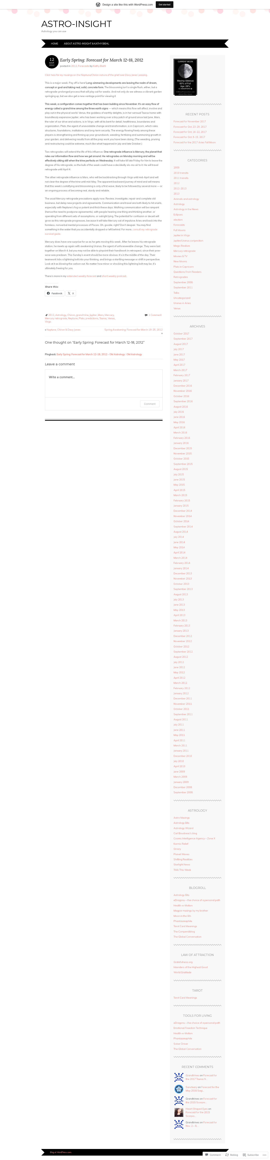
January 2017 (181, 380)
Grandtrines (192, 1075)
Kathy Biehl (99, 65)
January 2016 (181, 443)
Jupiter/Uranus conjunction (188, 240)
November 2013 (183, 578)
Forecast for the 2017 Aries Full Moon (195, 142)
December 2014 (183, 510)
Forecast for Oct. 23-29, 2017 (190, 126)
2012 (74, 65)
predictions (92, 318)
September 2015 (183, 463)
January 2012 (181, 693)
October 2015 (181, 458)
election (178, 219)
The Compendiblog (184, 931)
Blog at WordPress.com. (61, 1152)
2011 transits (181, 177)
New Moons (180, 261)
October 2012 (181, 646)
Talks (176, 292)
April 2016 (179, 427)
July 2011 (179, 724)
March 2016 (180, 432)
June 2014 (179, 542)
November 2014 (183, 516)
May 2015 (179, 484)
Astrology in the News (186, 209)
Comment (150, 403)
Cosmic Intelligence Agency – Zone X (194, 838)
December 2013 (183, 573)
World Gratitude (182, 972)
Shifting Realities (183, 859)
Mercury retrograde (56, 318)
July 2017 (179, 349)
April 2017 (179, 364)
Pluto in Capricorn (184, 266)
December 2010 (183, 755)
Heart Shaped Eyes (197, 1108)
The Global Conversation (187, 936)
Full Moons (180, 230)
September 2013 (183, 589)
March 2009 (180, 776)
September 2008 (183, 282)
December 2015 (183, 448)
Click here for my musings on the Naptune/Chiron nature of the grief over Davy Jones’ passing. (96, 74)
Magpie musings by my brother (191, 910)
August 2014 (181, 531)
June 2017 (179, 354)
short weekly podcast (114, 276)
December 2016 (183, 385)
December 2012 (183, 636)
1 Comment (155, 315)
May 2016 (179, 422)
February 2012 (182, 688)
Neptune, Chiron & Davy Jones (62, 329)
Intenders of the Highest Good (191, 967)
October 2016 (181, 396)
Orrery (177, 848)
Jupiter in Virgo (182, 235)
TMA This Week (182, 869)
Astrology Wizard (183, 828)
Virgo (48, 321)
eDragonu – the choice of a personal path (197, 900)
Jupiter (93, 315)
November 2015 (183, 453)
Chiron (71, 315)
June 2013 (179, 604)
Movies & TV (180, 256)
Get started (164, 4)
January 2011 (181, 750)
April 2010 (179, 766)
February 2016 (182, 437)
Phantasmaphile (183, 921)
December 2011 (183, 698)
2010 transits (181, 172)
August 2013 (181, 594)
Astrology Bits (181, 822)
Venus (111, 318)
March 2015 (180, 495)
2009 (176, 167)
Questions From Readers (187, 271)
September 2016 (183, 401)
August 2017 (181, 344)
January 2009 (181, 782)
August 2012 (181, 656)
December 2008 (183, 787)
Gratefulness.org (183, 962)
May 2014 (179, 547)
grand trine (82, 315)
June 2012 (179, 667)
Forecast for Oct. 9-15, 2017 (189, 137)
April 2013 (179, 615)
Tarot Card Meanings (185, 926)
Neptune (73, 318)
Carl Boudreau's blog (185, 833)
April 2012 (179, 677)
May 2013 (179, 609)
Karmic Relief (181, 843)
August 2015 (181, 469)
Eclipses (178, 214)
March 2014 (180, 557)
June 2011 (179, 729)
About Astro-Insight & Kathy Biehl (86, 43)
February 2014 (182, 562)
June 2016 (179, 416)
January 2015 (181, 505)
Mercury (109, 315)
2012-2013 (180, 188)
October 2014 (181, 521)
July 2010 (179, 761)
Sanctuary (191, 1087)
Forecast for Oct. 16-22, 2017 (190, 131)
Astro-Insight (76, 24)
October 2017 (181, 333)
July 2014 (179, 536)
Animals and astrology (186, 198)
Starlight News (182, 864)
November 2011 (183, 703)
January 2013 (181, 630)
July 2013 (179, 599)
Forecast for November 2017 (190, 121)
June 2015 (179, 479)
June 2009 (179, 771)
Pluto (81, 318)
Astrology (60, 315)
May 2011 (179, 735)
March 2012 (180, 682)
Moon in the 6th (182, 915)
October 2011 (181, 708)
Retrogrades (181, 276)
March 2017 (180, 370)
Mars (101, 315)
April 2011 (179, 740)
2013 (176, 193)
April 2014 (179, 552)
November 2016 (183, 390)
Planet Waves (181, 854)
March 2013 (180, 620)
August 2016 (181, 406)
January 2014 (181, 568)
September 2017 (183, 338)
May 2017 (179, 359)
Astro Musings (182, 817)
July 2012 (179, 662)
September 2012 (183, 651)
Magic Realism (182, 245)
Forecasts (83, 65)
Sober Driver (181, 1043)
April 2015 (179, 490)
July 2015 (179, 474)
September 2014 (183, 526)
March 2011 (180, 745)
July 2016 (179, 411)
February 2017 (182, 375)
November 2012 (183, 641)
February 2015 (182, 500)
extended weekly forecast (81, 276)
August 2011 (181, 719)
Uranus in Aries (182, 303)
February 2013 (182, 625)
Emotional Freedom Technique (190, 1027)
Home (54, 43)
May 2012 (179, 672)
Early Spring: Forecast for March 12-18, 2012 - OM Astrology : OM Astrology (99, 354)
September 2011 (183, 287)
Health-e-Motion (183, 905)
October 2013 (181, 583)
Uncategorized (182, 297)
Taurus (103, 318)
